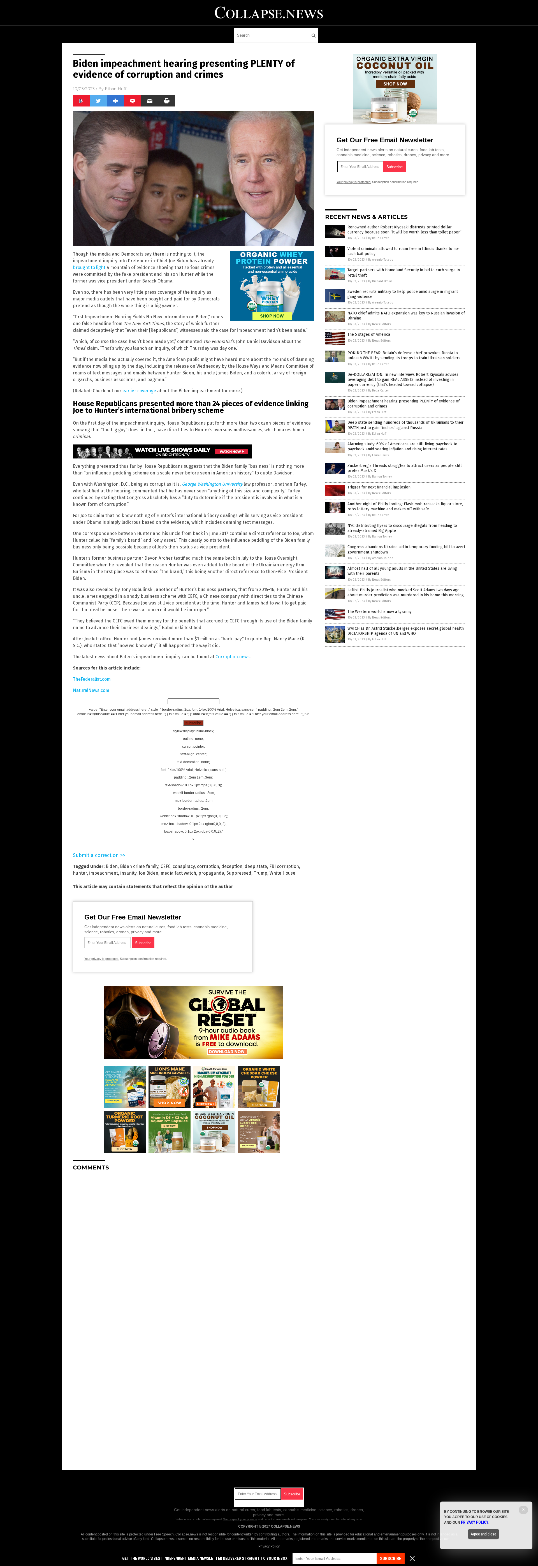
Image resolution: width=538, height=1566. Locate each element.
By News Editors (379, 324)
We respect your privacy (240, 1519)
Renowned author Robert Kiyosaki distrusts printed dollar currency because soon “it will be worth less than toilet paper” (404, 230)
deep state (256, 866)
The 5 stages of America (368, 334)
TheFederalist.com (92, 679)
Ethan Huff (115, 88)
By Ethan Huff (377, 412)
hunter (80, 873)
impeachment (103, 873)
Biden (112, 866)
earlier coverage (139, 390)
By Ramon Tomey (380, 476)
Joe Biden (148, 873)
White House (282, 873)
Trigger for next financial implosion (379, 487)
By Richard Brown (380, 281)
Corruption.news (232, 656)
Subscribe (390, 1558)
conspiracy (184, 866)
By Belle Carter (378, 238)
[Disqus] (193, 1245)
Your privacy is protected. (101, 958)
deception (231, 866)
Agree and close (483, 1534)
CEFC (165, 866)
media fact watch (178, 873)
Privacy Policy (269, 1546)
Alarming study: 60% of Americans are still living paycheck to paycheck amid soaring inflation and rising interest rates (402, 446)
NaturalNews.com (91, 690)
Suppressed (238, 873)
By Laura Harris (378, 455)
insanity (128, 873)
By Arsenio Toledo (380, 259)
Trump (260, 873)
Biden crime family (139, 866)
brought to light (89, 267)
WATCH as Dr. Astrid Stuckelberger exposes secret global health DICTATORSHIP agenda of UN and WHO (405, 631)
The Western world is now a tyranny (379, 611)
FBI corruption (284, 866)
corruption (208, 866)
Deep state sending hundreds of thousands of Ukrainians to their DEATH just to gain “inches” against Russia (405, 425)
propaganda (211, 873)
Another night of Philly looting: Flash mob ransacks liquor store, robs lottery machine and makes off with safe (405, 506)
